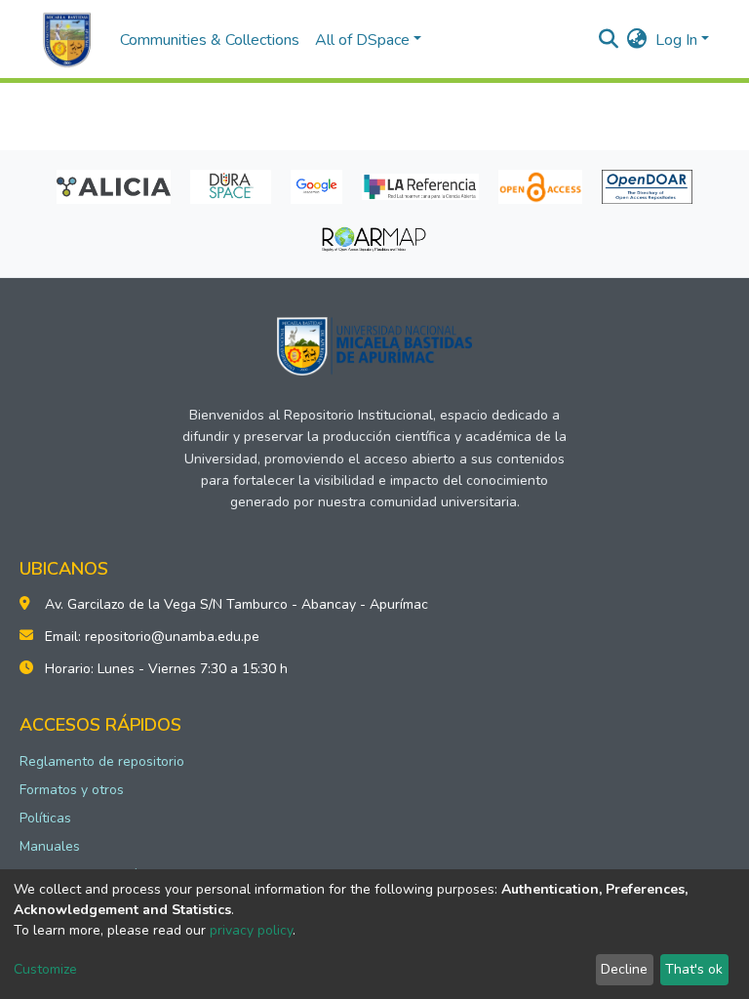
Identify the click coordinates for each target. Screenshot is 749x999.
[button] (637, 40)
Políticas (45, 818)
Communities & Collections (209, 40)
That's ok (694, 969)
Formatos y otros (72, 789)
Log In (676, 40)
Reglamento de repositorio (102, 761)
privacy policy (251, 930)
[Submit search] (609, 40)
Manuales (50, 846)
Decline (624, 969)
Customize (45, 969)
